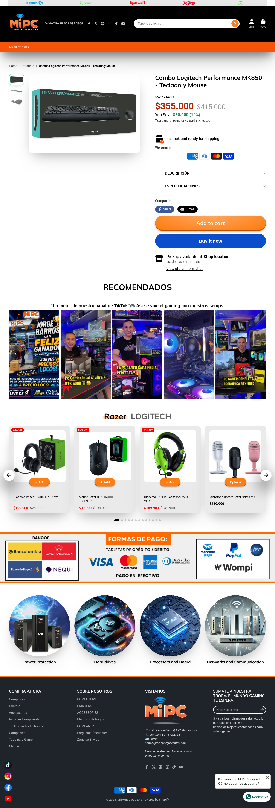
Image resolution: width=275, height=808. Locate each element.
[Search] (235, 23)
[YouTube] (123, 24)
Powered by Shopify (156, 799)
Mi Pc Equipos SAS (129, 799)
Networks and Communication (235, 629)
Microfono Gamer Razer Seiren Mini (235, 469)
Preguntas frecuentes (92, 733)
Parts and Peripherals (24, 719)
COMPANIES (86, 726)
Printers (14, 706)
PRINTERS (84, 706)
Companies (17, 733)
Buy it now (210, 240)
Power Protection (39, 629)
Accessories (18, 713)
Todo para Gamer (21, 739)
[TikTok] (116, 24)
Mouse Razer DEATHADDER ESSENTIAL (104, 469)
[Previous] (15, 354)
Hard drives (104, 629)
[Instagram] (110, 24)
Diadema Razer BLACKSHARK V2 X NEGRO (39, 469)
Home (13, 66)
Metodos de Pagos (90, 719)
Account (251, 23)
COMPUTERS (86, 699)
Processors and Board (170, 629)
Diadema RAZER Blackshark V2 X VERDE (170, 469)
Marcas (14, 746)
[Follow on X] (96, 24)
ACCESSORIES (87, 713)
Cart (263, 23)
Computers (17, 699)
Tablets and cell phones (26, 726)
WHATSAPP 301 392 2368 (64, 23)
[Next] (259, 354)
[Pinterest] (103, 24)
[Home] (24, 24)
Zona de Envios (88, 739)
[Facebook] (89, 24)
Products (28, 66)
